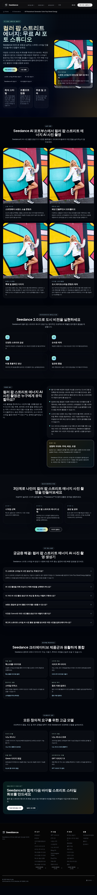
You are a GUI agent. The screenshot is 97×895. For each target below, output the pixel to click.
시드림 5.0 (54, 844)
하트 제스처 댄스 (72, 861)
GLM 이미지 (54, 864)
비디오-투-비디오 (40, 849)
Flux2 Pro (54, 858)
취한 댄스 (70, 849)
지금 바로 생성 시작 (15, 808)
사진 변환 (23, 69)
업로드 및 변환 (31, 808)
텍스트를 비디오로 (40, 852)
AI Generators (16, 11)
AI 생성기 (37, 835)
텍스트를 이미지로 (40, 864)
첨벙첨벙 (69, 843)
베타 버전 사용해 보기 (84, 5)
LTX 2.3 (53, 838)
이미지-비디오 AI (40, 846)
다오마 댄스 (70, 852)
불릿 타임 (70, 846)
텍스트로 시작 (41, 529)
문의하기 (85, 844)
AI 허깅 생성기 (71, 835)
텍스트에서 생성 (10, 69)
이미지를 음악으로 (40, 861)
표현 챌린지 (70, 858)
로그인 (73, 5)
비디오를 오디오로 (40, 855)
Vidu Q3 (53, 861)
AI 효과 (37, 838)
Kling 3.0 (53, 850)
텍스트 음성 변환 (40, 858)
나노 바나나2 (55, 847)
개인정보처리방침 (88, 835)
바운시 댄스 (70, 855)
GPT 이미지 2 (55, 835)
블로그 (85, 841)
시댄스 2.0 (54, 841)
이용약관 (85, 838)
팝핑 (68, 864)
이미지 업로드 (55, 529)
